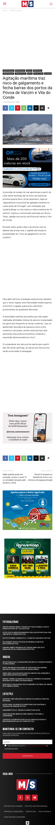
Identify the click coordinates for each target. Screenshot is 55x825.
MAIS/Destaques (16, 10)
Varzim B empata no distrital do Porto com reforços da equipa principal (40, 477)
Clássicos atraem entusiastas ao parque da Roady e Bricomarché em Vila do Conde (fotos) (24, 720)
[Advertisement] (27, 40)
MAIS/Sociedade (8, 73)
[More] (48, 108)
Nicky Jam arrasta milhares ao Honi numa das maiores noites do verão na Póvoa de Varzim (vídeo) (25, 668)
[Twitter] (11, 108)
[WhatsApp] (23, 108)
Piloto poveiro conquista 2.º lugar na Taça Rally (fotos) (26, 638)
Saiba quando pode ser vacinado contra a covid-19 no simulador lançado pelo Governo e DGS (15, 478)
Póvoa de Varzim (20, 73)
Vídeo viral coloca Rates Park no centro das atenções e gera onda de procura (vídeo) (26, 674)
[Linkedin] (30, 108)
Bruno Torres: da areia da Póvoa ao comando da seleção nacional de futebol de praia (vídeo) (27, 679)
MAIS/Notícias (20, 71)
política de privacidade (36, 746)
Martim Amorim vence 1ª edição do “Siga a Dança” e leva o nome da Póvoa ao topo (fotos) (26, 628)
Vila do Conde (38, 73)
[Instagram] (27, 798)
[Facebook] (5, 108)
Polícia (30, 73)
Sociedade (48, 73)
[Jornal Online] (27, 4)
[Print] (42, 108)
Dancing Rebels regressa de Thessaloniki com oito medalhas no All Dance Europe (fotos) (24, 648)
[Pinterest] (17, 108)
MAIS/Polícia (37, 71)
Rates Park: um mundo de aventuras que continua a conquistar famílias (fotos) (24, 705)
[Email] (36, 108)
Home (5, 10)
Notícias (29, 71)
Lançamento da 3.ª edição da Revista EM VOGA (21, 710)
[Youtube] (35, 798)
